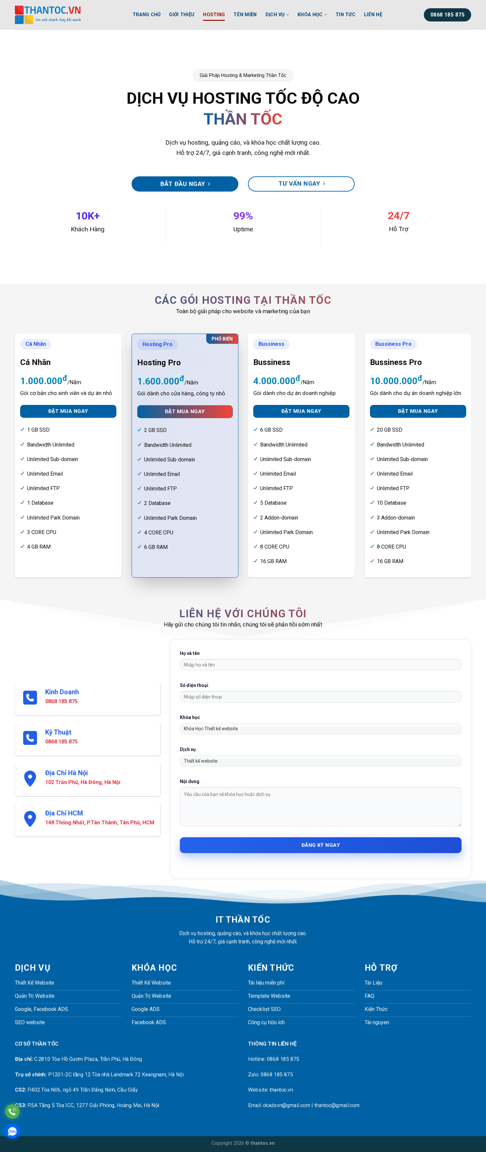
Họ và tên (190, 653)
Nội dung (189, 781)
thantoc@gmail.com (336, 1105)
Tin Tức (345, 15)
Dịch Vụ (275, 15)
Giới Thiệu (181, 15)
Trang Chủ (147, 15)
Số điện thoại (194, 685)
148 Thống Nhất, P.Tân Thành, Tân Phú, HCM (99, 822)
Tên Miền (245, 15)
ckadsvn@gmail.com (286, 1105)
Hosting (214, 15)
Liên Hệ (373, 15)
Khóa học (190, 717)
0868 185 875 (61, 701)
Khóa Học (310, 15)
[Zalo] (12, 1131)
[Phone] (12, 1111)
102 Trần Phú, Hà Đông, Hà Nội (82, 782)
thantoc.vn (281, 1090)
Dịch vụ (188, 749)
